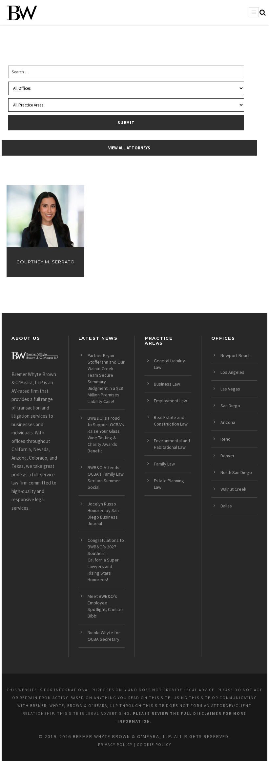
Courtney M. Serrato (45, 261)
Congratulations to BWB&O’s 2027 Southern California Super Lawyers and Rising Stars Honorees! (106, 559)
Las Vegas (230, 389)
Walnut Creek (233, 489)
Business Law (167, 384)
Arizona (227, 422)
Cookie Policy (154, 744)
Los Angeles (232, 372)
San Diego (230, 406)
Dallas (226, 506)
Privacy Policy (115, 744)
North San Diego (236, 472)
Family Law (164, 464)
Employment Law (170, 401)
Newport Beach (235, 355)
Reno (225, 439)
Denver (227, 456)
